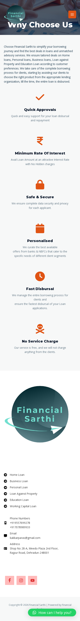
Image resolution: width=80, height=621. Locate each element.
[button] (52, 612)
